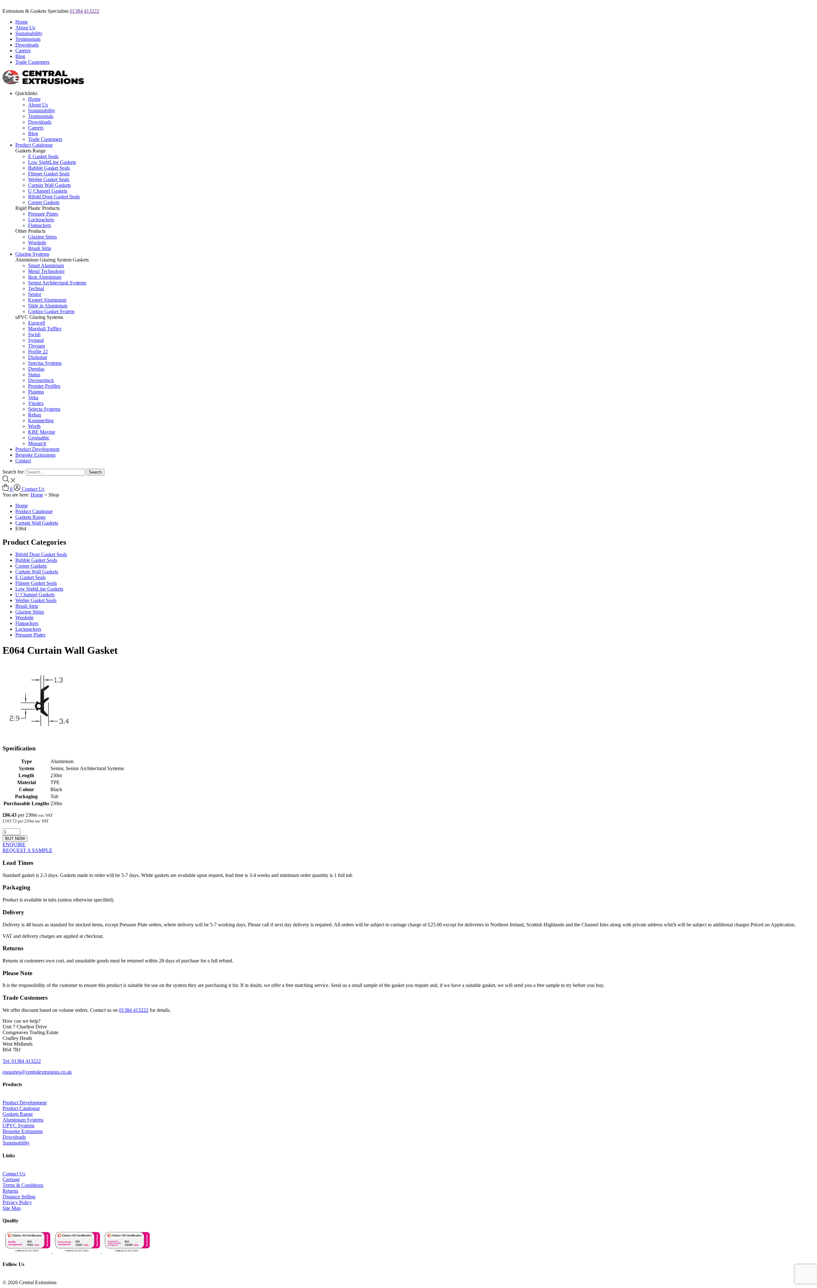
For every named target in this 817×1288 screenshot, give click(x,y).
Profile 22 (38, 351)
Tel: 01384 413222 (22, 1061)
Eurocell (36, 323)
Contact (23, 460)
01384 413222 (84, 11)
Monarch (37, 443)
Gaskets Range (30, 517)
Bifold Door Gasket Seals (54, 196)
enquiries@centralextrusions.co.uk (37, 1072)
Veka (33, 397)
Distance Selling (19, 1196)
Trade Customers (32, 62)
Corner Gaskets (43, 202)
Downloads (27, 45)
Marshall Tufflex (45, 328)
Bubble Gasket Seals (49, 168)
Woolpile (37, 242)
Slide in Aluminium (47, 305)
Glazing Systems (32, 254)
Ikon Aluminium (44, 277)
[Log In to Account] (18, 489)
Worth (34, 426)
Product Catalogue (34, 145)
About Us (25, 27)
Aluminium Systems (23, 1119)
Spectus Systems (45, 363)
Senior (34, 294)
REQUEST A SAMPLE (27, 850)
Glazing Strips (42, 236)
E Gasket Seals (43, 156)
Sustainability (28, 33)
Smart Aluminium (46, 265)
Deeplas (36, 369)
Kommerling (41, 420)
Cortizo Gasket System (51, 311)
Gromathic (38, 437)
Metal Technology (46, 271)
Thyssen (36, 346)
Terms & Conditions (23, 1185)
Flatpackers (39, 225)
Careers (23, 50)
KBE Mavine (41, 432)
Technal (36, 288)
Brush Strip (39, 248)
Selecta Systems (44, 409)
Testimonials (28, 39)
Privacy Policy (17, 1202)
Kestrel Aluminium (47, 300)
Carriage (11, 1179)
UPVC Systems (18, 1125)
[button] (22, 1021)
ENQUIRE (14, 844)
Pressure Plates (43, 214)
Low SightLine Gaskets (52, 162)
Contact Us (33, 489)
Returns (10, 1191)
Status (34, 374)
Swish (34, 334)
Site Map (12, 1208)
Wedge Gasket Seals (48, 179)
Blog (20, 56)
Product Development (37, 449)
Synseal (36, 340)
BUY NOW (15, 838)
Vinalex (36, 403)
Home (21, 22)
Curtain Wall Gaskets (49, 185)
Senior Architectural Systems (57, 282)
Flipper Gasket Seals (49, 173)
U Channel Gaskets (47, 191)
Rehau (34, 414)
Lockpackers (41, 219)
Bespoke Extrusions (35, 455)
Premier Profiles (44, 386)
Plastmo (36, 391)
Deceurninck (41, 380)
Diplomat (37, 357)
